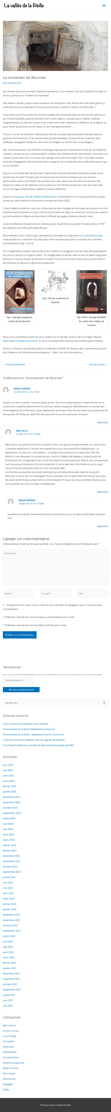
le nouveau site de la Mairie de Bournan (34, 196)
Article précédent (14, 364)
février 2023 (9, 904)
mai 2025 (8, 770)
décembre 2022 (11, 914)
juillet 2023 (9, 877)
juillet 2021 (9, 995)
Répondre (102, 422)
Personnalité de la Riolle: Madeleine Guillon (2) (29, 729)
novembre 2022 (11, 920)
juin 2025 (8, 765)
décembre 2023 (11, 856)
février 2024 (9, 845)
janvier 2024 (9, 850)
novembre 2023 (11, 861)
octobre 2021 (10, 984)
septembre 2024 (12, 813)
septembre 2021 (12, 989)
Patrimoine (9, 1078)
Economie (8, 1041)
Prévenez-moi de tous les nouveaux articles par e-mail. (36, 625)
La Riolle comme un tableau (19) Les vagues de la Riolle (34, 739)
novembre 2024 (11, 802)
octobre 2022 (10, 925)
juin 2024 (8, 823)
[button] (19, 297)
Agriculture (9, 1025)
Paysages (8, 1084)
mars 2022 (8, 957)
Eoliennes (8, 1046)
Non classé (9, 1073)
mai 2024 (8, 829)
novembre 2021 (11, 978)
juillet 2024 (9, 818)
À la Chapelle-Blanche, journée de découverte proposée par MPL (38, 745)
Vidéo (6, 1089)
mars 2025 (8, 781)
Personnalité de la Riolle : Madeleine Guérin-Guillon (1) (33, 734)
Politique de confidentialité (55, 1105)
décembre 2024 (11, 797)
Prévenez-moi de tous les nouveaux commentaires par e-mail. (40, 617)
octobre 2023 (10, 866)
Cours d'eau (9, 1036)
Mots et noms (10, 1068)
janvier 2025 (9, 791)
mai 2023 (8, 888)
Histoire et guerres (13, 1062)
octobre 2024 (10, 807)
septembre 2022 (12, 930)
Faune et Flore (11, 1057)
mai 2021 (8, 1005)
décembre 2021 (11, 973)
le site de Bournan (92, 235)
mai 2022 (8, 946)
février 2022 (9, 962)
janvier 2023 (9, 909)
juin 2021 (8, 1000)
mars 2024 (8, 839)
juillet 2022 (9, 936)
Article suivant (98, 364)
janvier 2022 (9, 968)
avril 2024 (8, 834)
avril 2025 (8, 775)
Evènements (9, 1052)
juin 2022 (8, 941)
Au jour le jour (11, 1030)
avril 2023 (8, 893)
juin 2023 (8, 882)
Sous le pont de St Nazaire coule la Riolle (25, 723)
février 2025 (9, 786)
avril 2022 (8, 952)
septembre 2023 (12, 871)
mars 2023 (8, 898)
